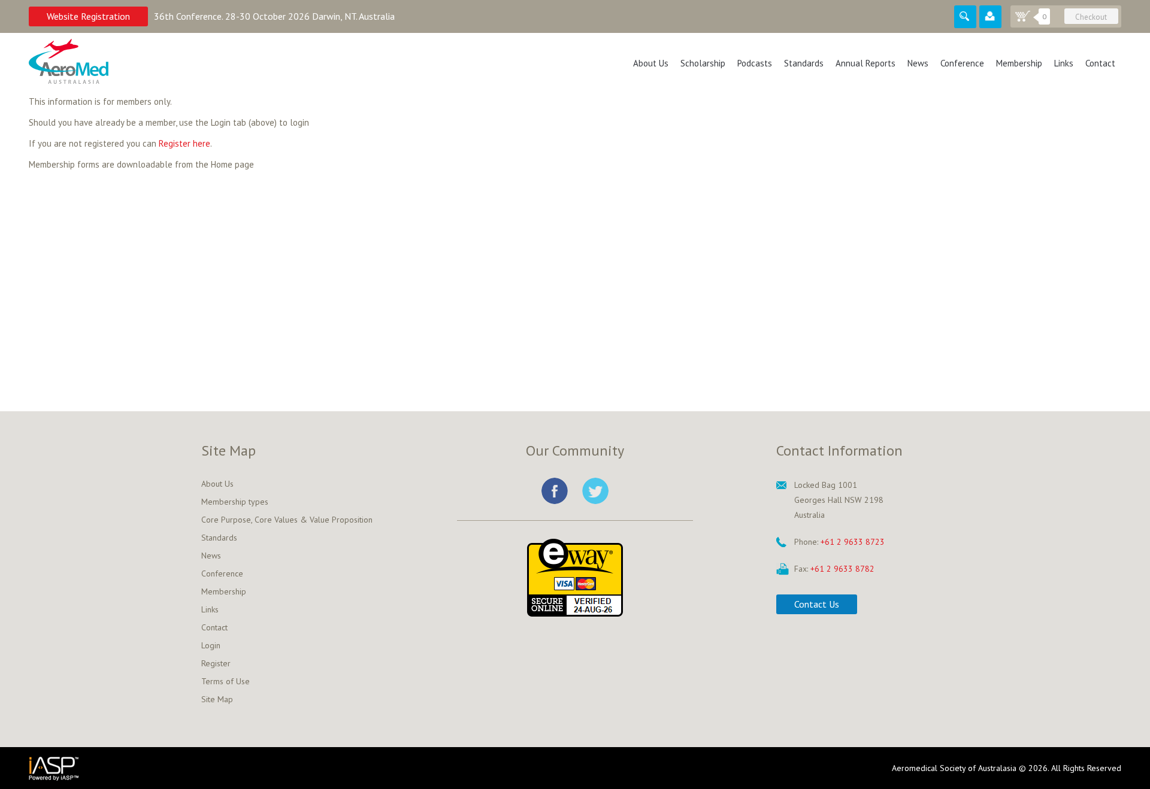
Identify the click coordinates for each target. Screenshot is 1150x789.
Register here (184, 143)
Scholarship (702, 63)
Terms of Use (225, 681)
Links (1063, 63)
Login (210, 645)
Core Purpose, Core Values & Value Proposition (287, 519)
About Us (650, 63)
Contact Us (816, 604)
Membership (1019, 63)
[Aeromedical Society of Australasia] (68, 61)
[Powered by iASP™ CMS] (201, 768)
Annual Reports (865, 63)
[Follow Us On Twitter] (595, 491)
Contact (1100, 63)
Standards (804, 63)
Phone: (806, 541)
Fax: (801, 568)
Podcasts (754, 63)
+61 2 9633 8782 (842, 568)
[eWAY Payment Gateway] (575, 576)
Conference (962, 63)
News (917, 63)
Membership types (234, 501)
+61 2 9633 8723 (853, 541)
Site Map (217, 699)
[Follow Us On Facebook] (554, 491)
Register (216, 663)
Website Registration (88, 16)
